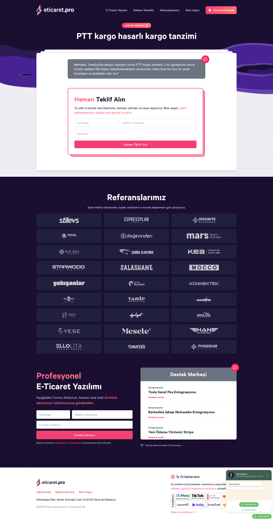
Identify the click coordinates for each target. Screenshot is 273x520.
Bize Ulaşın (86, 492)
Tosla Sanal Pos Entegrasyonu (172, 392)
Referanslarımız (64, 492)
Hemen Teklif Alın (135, 144)
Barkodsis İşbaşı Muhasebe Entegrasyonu (181, 412)
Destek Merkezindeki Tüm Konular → (165, 445)
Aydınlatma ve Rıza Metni (69, 442)
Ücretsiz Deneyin (84, 435)
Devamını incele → (157, 397)
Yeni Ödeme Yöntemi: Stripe (171, 432)
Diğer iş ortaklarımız (182, 512)
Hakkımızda (43, 492)
